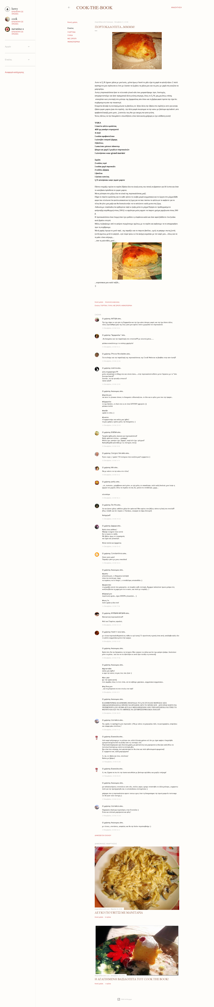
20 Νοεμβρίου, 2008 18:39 (111, 776)
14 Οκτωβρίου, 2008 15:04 (111, 563)
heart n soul (116, 632)
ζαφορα (114, 526)
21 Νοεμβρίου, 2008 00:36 (111, 816)
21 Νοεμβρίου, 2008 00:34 (111, 799)
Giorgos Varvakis (118, 453)
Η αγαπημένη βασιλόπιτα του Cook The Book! (132, 979)
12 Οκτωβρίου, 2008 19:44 (111, 347)
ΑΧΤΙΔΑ (114, 318)
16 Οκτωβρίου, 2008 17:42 (111, 730)
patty (113, 482)
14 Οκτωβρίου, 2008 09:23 (111, 519)
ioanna (114, 368)
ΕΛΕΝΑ (114, 432)
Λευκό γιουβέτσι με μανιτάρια (119, 912)
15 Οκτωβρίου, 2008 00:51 (111, 641)
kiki (112, 467)
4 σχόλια (108, 984)
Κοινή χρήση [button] (72, 22)
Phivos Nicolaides (118, 354)
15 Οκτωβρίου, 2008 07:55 (111, 658)
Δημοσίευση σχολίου (103, 835)
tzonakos (115, 720)
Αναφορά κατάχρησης (14, 72)
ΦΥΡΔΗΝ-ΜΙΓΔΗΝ (118, 613)
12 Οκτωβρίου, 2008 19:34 (111, 328)
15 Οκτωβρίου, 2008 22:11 (111, 692)
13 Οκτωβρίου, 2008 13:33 (111, 446)
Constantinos (116, 553)
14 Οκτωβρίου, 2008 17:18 (111, 606)
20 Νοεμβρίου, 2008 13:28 (111, 762)
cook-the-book (94, 7)
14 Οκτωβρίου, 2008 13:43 (111, 546)
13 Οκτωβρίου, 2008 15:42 (111, 475)
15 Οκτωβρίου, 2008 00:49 (111, 625)
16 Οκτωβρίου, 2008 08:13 (111, 713)
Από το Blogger (126, 999)
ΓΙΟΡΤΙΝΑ (71, 32)
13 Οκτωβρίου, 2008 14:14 (111, 460)
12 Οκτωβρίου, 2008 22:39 (111, 384)
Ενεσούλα (115, 736)
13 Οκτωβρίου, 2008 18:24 (111, 498)
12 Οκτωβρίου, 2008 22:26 (111, 361)
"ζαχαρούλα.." (116, 335)
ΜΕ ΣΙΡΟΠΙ (71, 38)
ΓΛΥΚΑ (70, 35)
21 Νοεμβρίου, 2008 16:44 (111, 830)
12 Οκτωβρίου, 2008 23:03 (111, 425)
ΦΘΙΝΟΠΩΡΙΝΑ (73, 42)
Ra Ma (114, 505)
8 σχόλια (108, 917)
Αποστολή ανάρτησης (112, 302)
